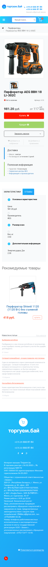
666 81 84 (34, 7)
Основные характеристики (24, 199)
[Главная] (3, 28)
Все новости (41, 335)
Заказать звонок (22, 134)
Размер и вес (18, 225)
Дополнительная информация (26, 243)
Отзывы (28, 192)
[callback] (6, 558)
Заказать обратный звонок (36, 12)
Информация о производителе (21, 173)
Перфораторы (14, 28)
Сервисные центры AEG (18, 171)
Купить (23, 115)
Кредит (23, 124)
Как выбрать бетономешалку (13, 383)
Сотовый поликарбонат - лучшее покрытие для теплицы (23, 358)
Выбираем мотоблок (10, 340)
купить (37, 317)
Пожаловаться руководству (32, 549)
